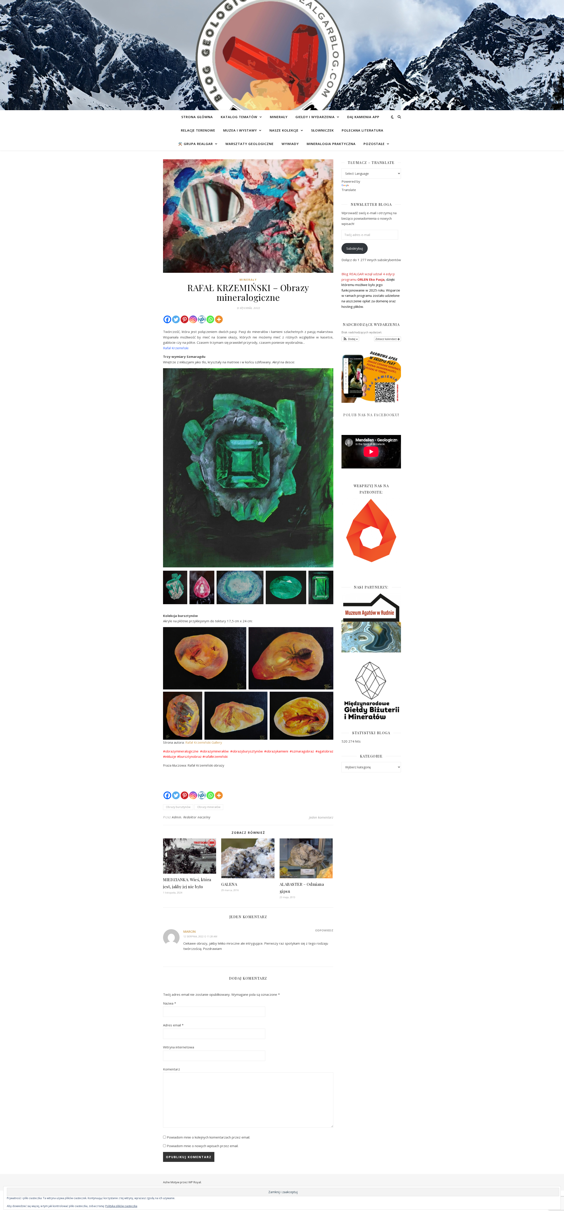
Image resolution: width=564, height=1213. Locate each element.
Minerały (279, 117)
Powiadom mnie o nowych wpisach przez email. (202, 1146)
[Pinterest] (184, 319)
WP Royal (194, 1182)
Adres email (173, 1025)
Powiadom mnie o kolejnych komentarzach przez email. (208, 1137)
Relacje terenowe (198, 130)
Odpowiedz (324, 930)
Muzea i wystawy (240, 130)
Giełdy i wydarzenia (315, 117)
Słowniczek (322, 130)
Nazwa (169, 1003)
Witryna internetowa (178, 1047)
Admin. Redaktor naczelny (191, 817)
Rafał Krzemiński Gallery (203, 742)
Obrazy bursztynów (178, 807)
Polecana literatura (362, 130)
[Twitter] (176, 319)
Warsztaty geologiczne (249, 143)
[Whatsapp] (210, 319)
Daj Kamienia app (363, 117)
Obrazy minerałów (208, 807)
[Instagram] (193, 319)
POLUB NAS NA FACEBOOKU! (371, 414)
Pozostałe (374, 143)
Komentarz (171, 1069)
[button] (350, 339)
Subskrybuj (354, 248)
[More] (219, 319)
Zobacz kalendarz (386, 339)
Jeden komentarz (321, 817)
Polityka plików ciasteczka (121, 1206)
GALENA (229, 884)
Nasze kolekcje (284, 130)
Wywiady (290, 143)
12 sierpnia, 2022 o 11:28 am (200, 936)
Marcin (189, 931)
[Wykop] (202, 319)
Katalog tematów (239, 117)
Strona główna (197, 117)
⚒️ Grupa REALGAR (195, 143)
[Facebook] (167, 319)
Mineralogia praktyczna (331, 143)
